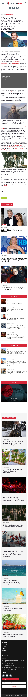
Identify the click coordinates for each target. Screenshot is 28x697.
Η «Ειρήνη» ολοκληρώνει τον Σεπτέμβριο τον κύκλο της (15, 310)
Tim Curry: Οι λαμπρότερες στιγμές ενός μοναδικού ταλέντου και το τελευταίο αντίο (16, 318)
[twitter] (17, 8)
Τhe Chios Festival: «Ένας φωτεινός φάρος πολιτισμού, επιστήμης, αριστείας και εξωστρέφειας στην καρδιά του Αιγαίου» (16, 353)
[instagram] (13, 8)
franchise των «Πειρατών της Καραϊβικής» (11, 145)
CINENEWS (4, 197)
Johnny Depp (19, 148)
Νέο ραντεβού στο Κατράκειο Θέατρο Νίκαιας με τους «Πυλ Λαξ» (17, 302)
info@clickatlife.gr (9, 665)
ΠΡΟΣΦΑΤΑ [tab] (14, 296)
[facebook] (10, 8)
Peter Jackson (15, 63)
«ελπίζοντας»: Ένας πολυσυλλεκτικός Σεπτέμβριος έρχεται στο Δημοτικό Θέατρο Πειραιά (15, 336)
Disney (5, 185)
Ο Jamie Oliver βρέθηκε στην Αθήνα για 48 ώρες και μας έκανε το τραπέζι (17, 372)
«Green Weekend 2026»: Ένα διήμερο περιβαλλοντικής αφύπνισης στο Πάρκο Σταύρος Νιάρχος (17, 327)
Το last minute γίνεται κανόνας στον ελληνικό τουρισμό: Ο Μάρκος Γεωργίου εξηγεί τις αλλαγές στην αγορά (16, 363)
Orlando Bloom (11, 91)
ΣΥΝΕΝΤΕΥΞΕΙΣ (14, 345)
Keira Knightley (5, 150)
